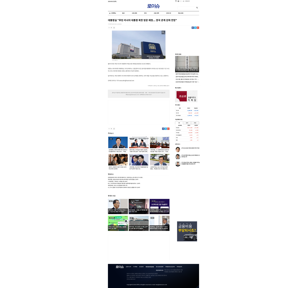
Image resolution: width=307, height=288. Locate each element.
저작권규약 (179, 266)
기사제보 (135, 266)
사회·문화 (134, 13)
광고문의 (141, 266)
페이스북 (193, 28)
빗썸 (179, 122)
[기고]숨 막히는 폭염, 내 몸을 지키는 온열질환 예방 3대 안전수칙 (190, 163)
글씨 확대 (111, 28)
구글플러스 (198, 28)
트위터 (195, 28)
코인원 (195, 122)
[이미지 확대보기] (163, 32)
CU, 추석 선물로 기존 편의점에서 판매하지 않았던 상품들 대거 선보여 (124, 187)
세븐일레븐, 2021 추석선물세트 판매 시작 (117, 185)
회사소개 (187, 1)
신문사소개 (128, 266)
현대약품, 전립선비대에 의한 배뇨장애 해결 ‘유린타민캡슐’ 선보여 (123, 179)
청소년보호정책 (159, 266)
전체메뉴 (113, 13)
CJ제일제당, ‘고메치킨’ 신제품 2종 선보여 (117, 181)
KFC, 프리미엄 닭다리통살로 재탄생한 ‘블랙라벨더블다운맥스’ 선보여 (124, 183)
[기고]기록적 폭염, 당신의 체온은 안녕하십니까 (190, 156)
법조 (123, 13)
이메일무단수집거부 (170, 266)
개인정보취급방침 (150, 267)
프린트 (114, 28)
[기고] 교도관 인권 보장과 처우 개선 (190, 148)
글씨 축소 (109, 28)
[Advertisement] (124, 112)
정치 (145, 13)
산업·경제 (156, 13)
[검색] (197, 7)
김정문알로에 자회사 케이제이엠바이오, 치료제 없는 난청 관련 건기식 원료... (125, 177)
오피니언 (168, 13)
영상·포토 (180, 13)
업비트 (187, 122)
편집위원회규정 (159, 270)
